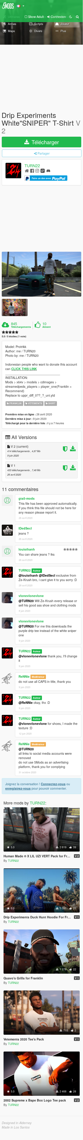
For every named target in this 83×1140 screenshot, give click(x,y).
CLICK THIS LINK (24, 369)
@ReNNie (26, 702)
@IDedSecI (47, 575)
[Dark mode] (71, 16)
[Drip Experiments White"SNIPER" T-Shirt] (41, 274)
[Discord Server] (48, 170)
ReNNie (24, 676)
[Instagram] (37, 170)
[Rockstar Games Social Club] (42, 170)
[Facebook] (32, 170)
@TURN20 (26, 601)
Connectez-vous (53, 784)
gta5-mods (27, 498)
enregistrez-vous (18, 788)
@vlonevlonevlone (33, 656)
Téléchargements (21, 327)
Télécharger (44, 142)
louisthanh (27, 549)
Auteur (36, 570)
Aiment (46, 327)
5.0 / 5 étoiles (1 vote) (14, 336)
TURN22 (32, 165)
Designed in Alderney (17, 1123)
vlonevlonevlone (31, 595)
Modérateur (38, 676)
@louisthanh (28, 575)
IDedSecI (25, 528)
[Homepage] (27, 170)
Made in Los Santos (16, 1127)
